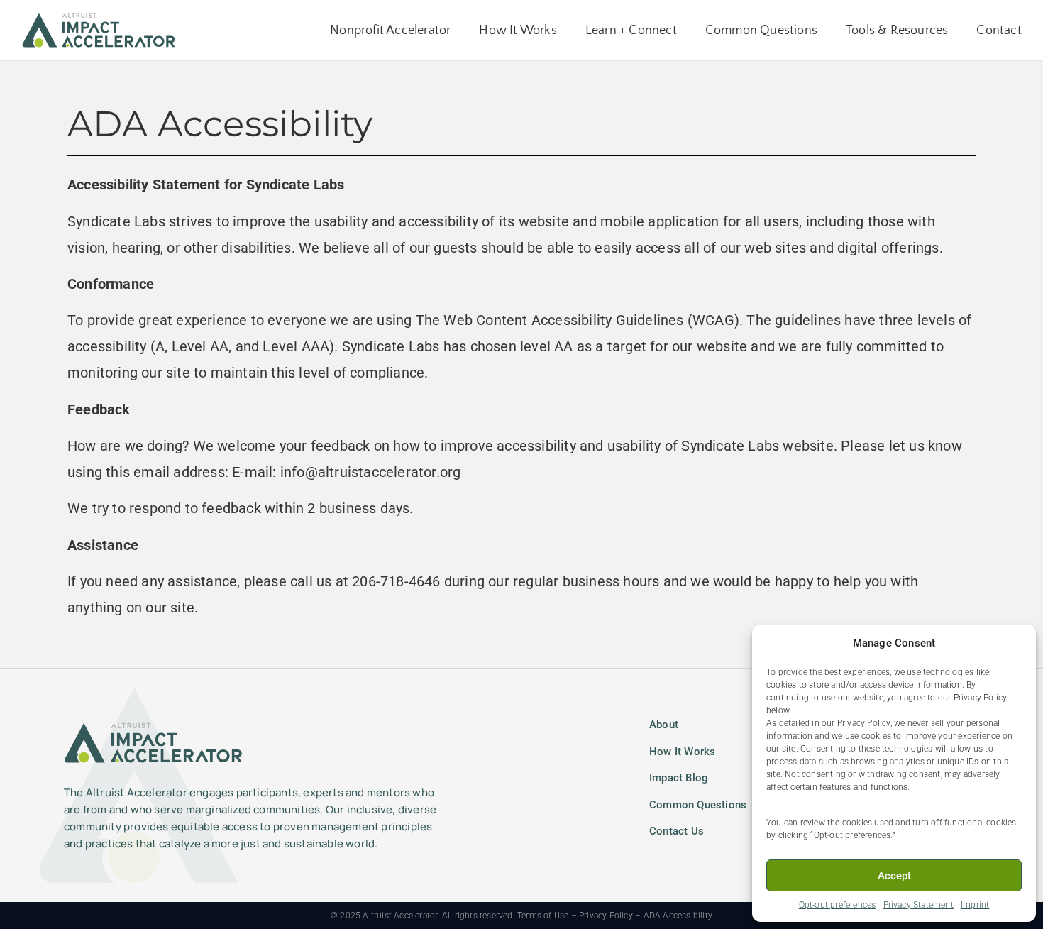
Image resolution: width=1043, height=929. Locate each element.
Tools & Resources (897, 30)
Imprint (975, 905)
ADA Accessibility (678, 915)
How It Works (517, 30)
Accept (894, 875)
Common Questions (761, 30)
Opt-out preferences (837, 905)
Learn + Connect (631, 30)
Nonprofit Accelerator (390, 30)
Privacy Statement (918, 905)
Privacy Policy (606, 915)
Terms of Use (542, 915)
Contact (998, 30)
